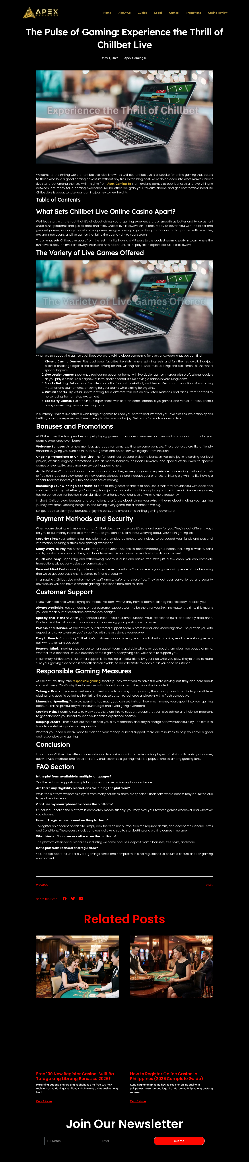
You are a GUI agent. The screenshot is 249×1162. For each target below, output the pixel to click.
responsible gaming (87, 681)
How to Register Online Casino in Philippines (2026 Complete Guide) (166, 1076)
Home (107, 12)
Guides (142, 12)
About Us (124, 12)
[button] (65, 899)
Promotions (193, 12)
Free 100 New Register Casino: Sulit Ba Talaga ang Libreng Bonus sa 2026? (75, 1076)
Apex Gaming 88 (119, 183)
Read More (44, 1101)
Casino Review (217, 12)
